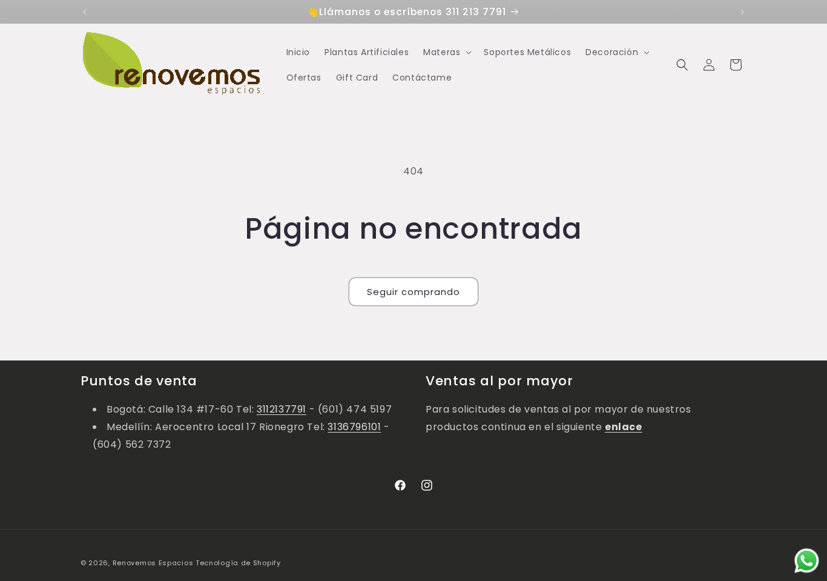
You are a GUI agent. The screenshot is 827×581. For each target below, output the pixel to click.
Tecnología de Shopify (238, 563)
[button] (446, 52)
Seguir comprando (413, 291)
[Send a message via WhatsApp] (806, 560)
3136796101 (354, 427)
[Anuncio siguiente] (742, 12)
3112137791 (281, 409)
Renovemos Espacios (153, 563)
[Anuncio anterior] (84, 12)
